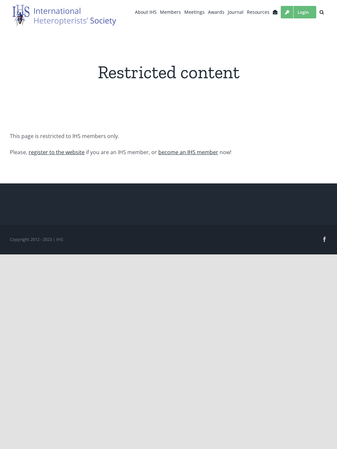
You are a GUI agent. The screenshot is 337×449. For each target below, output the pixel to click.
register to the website (57, 152)
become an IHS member (188, 152)
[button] (322, 12)
